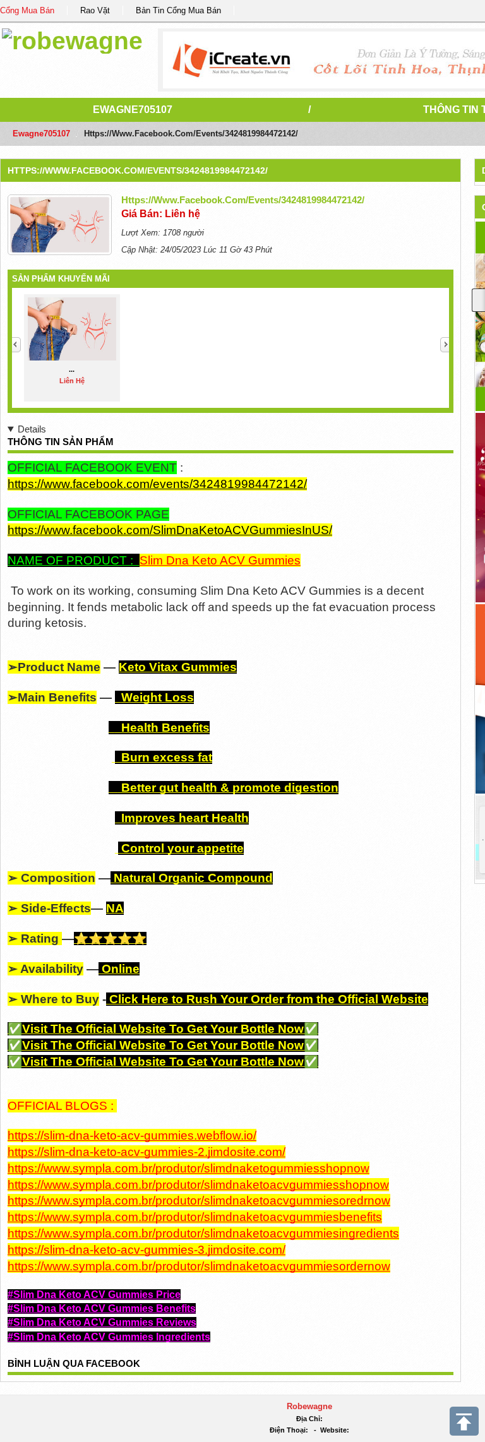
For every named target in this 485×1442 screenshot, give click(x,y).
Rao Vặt (95, 10)
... (72, 369)
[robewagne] (72, 38)
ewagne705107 (132, 109)
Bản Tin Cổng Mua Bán (178, 10)
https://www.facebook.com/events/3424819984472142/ (138, 170)
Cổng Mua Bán (27, 10)
